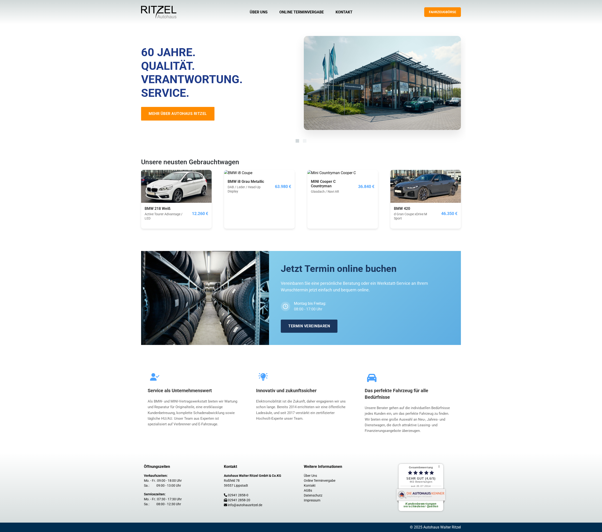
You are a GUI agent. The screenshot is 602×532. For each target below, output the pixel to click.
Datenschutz (313, 495)
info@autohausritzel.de (245, 505)
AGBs (308, 490)
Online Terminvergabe (301, 12)
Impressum (312, 500)
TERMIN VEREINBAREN (309, 326)
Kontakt (344, 12)
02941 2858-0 (238, 495)
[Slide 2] (304, 141)
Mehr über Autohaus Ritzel (178, 113)
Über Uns (259, 12)
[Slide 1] (297, 141)
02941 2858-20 (239, 500)
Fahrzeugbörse (442, 12)
